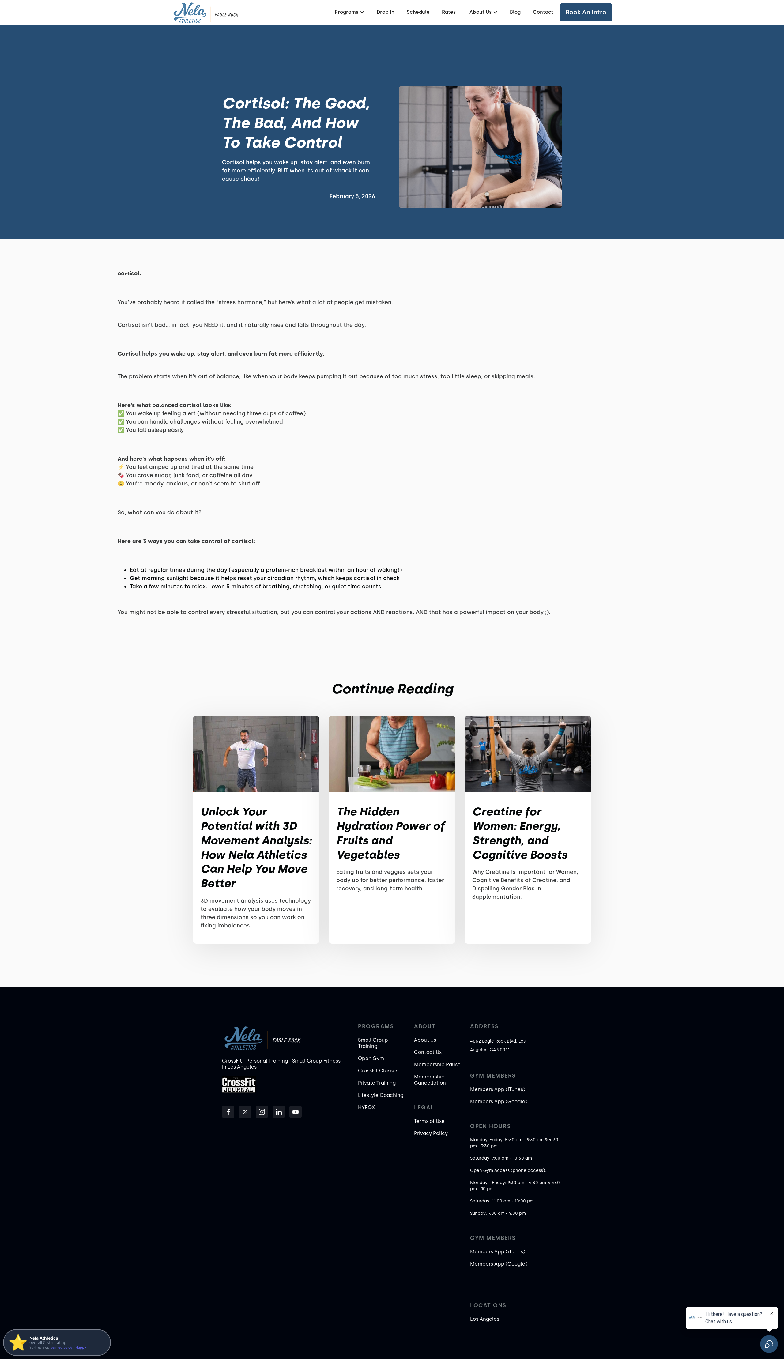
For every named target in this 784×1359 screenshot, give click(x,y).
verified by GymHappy (68, 1347)
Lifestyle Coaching (380, 1095)
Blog (515, 12)
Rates (449, 12)
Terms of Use (429, 1121)
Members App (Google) (498, 1101)
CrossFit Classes (378, 1071)
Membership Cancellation (430, 1080)
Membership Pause (437, 1064)
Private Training (377, 1083)
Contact (543, 12)
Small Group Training (373, 1043)
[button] (349, 12)
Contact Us (428, 1052)
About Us (425, 1040)
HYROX (366, 1107)
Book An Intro (586, 12)
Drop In (385, 12)
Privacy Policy (431, 1133)
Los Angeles (484, 1319)
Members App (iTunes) (497, 1089)
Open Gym (371, 1058)
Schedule (418, 12)
